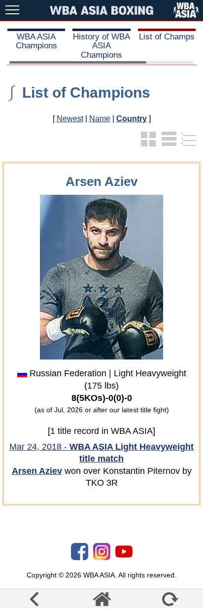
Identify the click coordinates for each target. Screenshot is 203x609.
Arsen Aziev (37, 471)
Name (99, 118)
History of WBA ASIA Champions (101, 46)
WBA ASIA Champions (36, 41)
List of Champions (86, 92)
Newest (70, 118)
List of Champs (167, 36)
